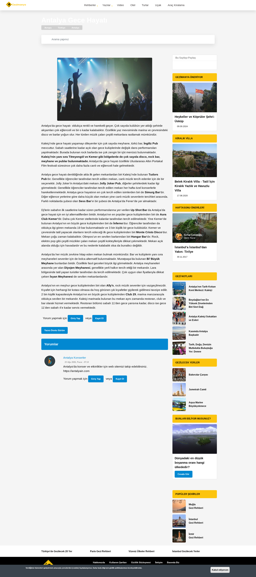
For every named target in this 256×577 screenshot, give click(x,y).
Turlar (145, 5)
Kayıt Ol (99, 318)
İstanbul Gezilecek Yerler (186, 551)
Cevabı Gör (183, 474)
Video (120, 5)
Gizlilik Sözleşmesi (141, 562)
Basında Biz (173, 562)
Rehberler (90, 5)
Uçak (158, 5)
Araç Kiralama (176, 5)
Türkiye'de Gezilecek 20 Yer (56, 551)
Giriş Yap (75, 318)
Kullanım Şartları (118, 562)
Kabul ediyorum (220, 570)
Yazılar (106, 5)
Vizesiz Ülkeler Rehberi (141, 551)
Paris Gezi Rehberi (100, 551)
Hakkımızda (99, 562)
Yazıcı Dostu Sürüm (54, 330)
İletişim (159, 562)
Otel (132, 5)
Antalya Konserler (74, 357)
